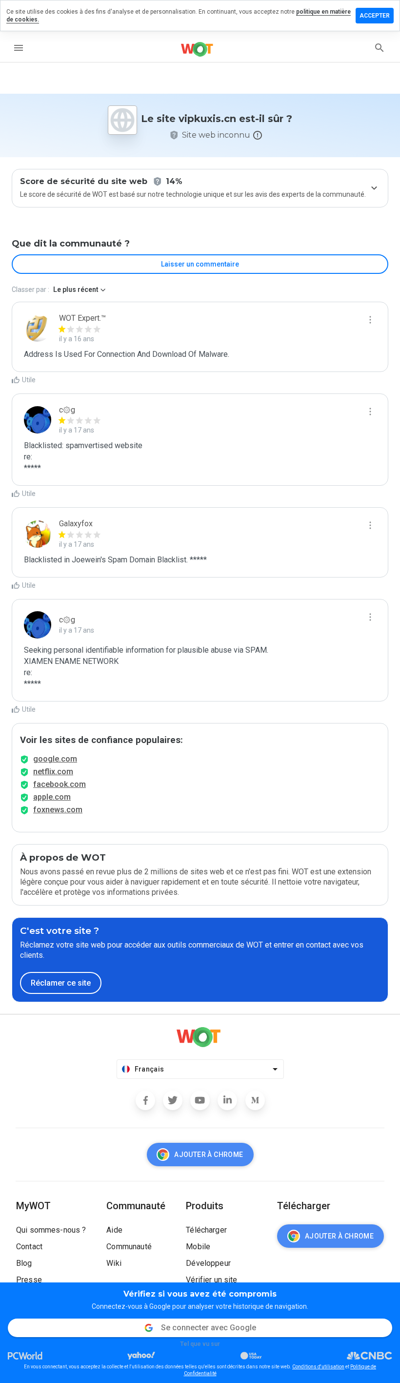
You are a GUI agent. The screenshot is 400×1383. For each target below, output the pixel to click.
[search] (379, 48)
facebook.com (59, 784)
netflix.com (53, 771)
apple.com (52, 797)
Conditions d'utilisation (318, 1366)
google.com (55, 759)
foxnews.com (57, 809)
